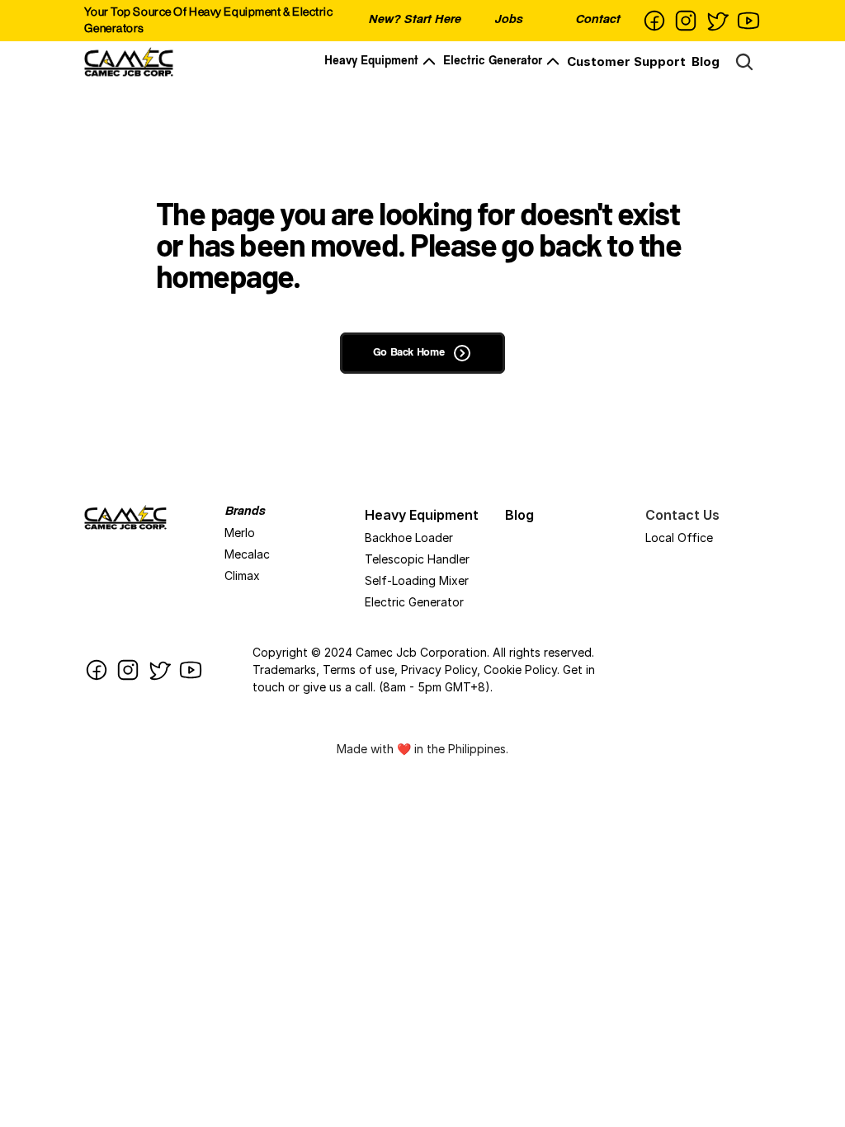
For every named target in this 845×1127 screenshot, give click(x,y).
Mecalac (247, 554)
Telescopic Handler (417, 559)
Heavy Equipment (371, 62)
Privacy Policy (439, 670)
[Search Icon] (744, 61)
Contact (597, 20)
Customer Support (626, 61)
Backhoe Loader (409, 537)
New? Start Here (414, 20)
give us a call (338, 687)
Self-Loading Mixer (417, 580)
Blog (706, 61)
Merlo (239, 533)
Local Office (679, 537)
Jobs (508, 20)
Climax (242, 575)
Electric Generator (492, 62)
